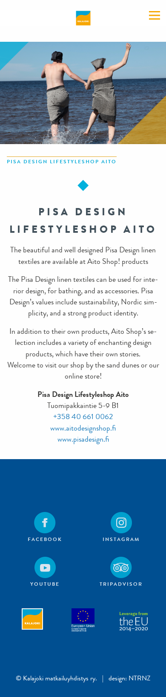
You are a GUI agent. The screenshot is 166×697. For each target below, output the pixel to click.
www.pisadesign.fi (83, 439)
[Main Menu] (154, 15)
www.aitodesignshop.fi (83, 428)
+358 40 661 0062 (83, 416)
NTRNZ (140, 678)
